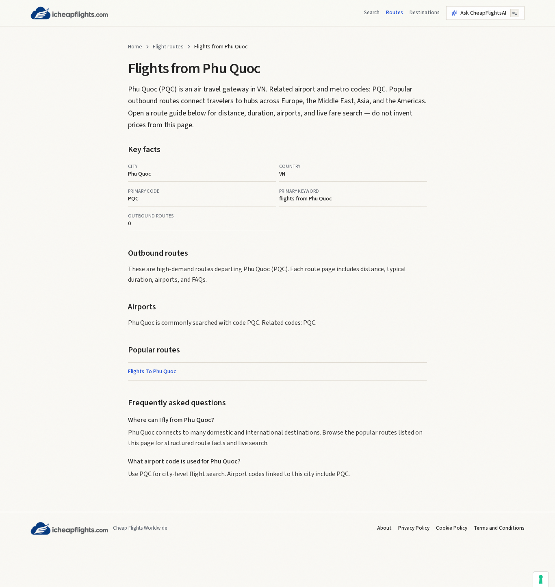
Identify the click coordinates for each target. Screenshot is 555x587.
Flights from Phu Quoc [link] (221, 47)
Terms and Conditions (499, 528)
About (384, 528)
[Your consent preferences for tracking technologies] (540, 579)
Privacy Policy (413, 528)
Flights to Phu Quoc (152, 371)
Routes (394, 12)
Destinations (425, 12)
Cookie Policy (451, 528)
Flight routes (168, 47)
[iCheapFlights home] (69, 13)
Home (135, 47)
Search (371, 12)
